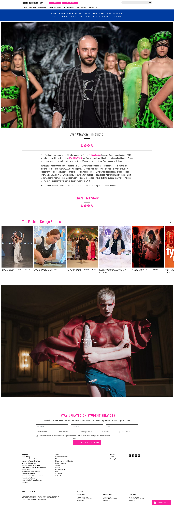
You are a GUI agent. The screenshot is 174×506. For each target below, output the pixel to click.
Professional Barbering (28, 478)
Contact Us (93, 7)
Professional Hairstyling (28, 474)
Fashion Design (95, 155)
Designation (58, 474)
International (69, 7)
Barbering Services (86, 432)
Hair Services (63, 432)
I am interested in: (41, 432)
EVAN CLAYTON (75, 158)
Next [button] (170, 221)
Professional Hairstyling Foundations (32, 476)
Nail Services (126, 432)
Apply (55, 3)
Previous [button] (165, 221)
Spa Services (105, 432)
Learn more (117, 16)
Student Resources (55, 7)
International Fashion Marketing (31, 471)
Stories (24, 7)
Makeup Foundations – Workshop (31, 465)
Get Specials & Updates (87, 442)
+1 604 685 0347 (80, 500)
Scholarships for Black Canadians (64, 461)
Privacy (112, 454)
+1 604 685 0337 (106, 500)
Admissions (42, 7)
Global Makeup (26, 457)
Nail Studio (25, 482)
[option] (17, 249)
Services (84, 7)
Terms (112, 457)
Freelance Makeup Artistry (29, 463)
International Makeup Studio (30, 459)
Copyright (113, 459)
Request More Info (60, 469)
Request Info (70, 3)
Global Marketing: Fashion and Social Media (34, 467)
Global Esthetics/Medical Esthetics (32, 480)
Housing (57, 465)
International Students (61, 457)
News (77, 7)
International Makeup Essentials (31, 461)
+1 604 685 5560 (132, 500)
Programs (32, 7)
